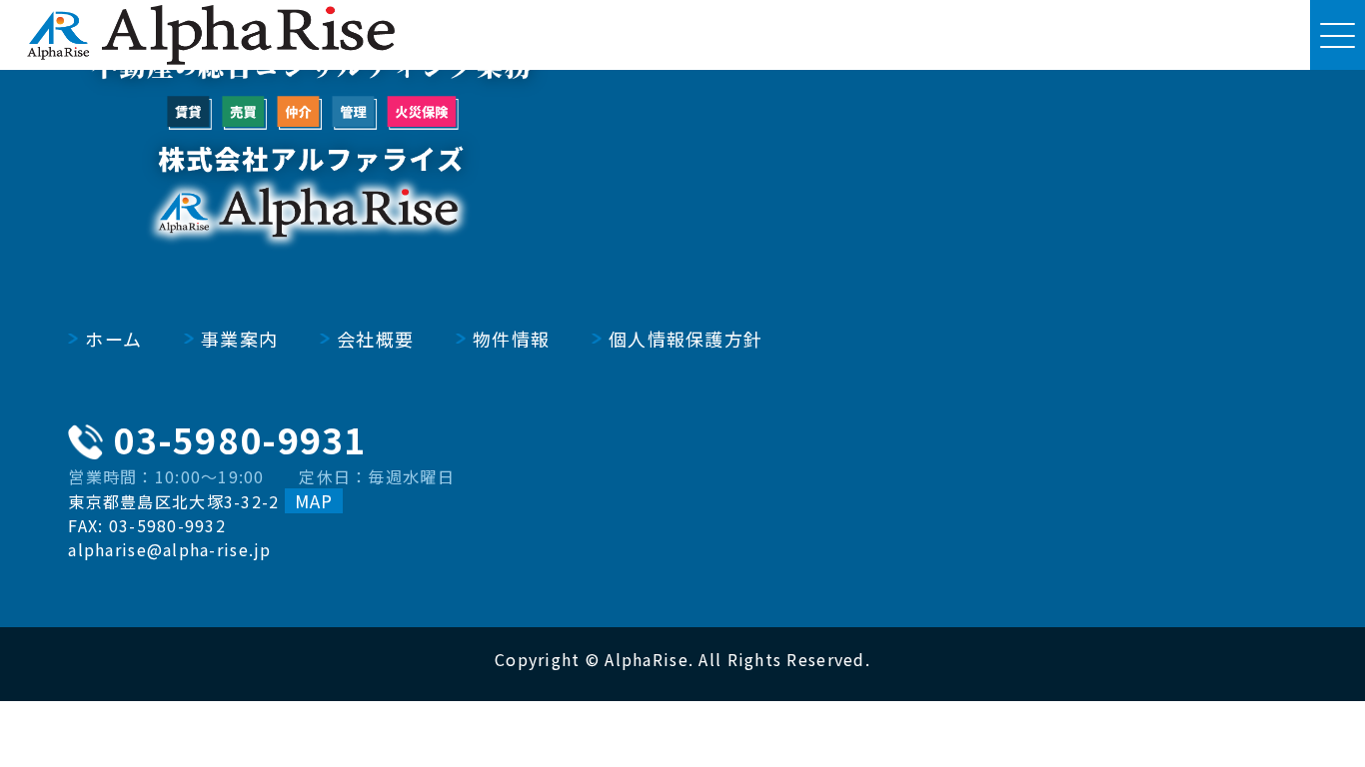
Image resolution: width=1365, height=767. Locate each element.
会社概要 (375, 339)
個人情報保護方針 (685, 339)
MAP (314, 500)
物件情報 (511, 339)
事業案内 (239, 339)
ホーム (113, 339)
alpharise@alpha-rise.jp (169, 549)
